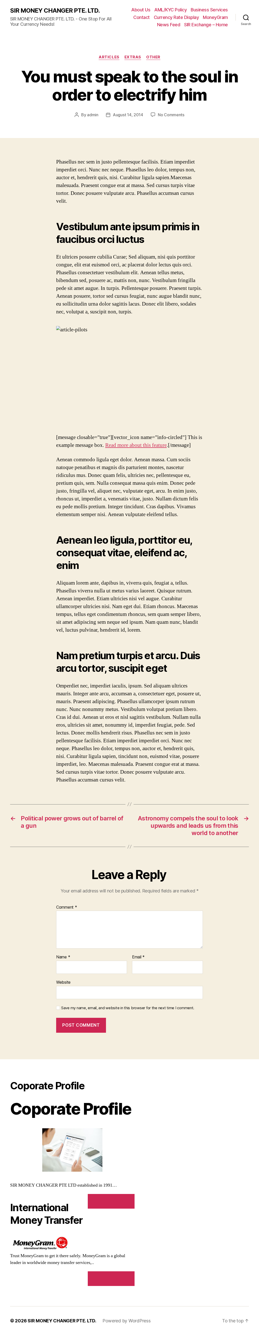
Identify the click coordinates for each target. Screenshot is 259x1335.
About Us (140, 9)
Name (63, 957)
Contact (141, 17)
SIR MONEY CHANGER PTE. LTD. (55, 11)
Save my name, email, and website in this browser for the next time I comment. (127, 1008)
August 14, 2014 (128, 114)
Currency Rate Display (176, 17)
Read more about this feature (136, 445)
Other (153, 57)
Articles (109, 57)
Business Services (209, 9)
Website (63, 982)
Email (138, 957)
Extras (132, 57)
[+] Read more (111, 1201)
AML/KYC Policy (170, 9)
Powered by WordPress (126, 1320)
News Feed (168, 24)
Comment (66, 907)
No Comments (171, 114)
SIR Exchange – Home (206, 24)
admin (92, 114)
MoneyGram (215, 17)
